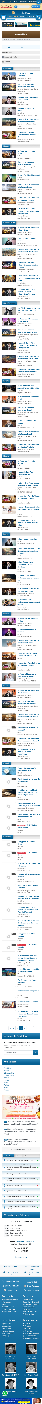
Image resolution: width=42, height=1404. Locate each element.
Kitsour (19, 658)
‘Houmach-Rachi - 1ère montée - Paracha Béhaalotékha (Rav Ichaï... (26, 291)
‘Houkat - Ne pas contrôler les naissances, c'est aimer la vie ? (28, 509)
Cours (19, 1156)
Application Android (31, 1338)
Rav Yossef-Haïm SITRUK (31, 1392)
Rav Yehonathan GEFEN (24, 285)
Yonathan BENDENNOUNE (25, 315)
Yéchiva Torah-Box (8, 1309)
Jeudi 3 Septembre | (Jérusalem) (21, 1123)
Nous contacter (11, 1267)
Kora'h (6, 381)
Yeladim (20, 830)
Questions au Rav (31, 1156)
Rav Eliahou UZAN (23, 104)
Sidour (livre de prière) (31, 1302)
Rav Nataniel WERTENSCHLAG (27, 115)
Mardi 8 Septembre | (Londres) (20, 1141)
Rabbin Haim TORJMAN (25, 810)
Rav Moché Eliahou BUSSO (25, 543)
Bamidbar (7, 68)
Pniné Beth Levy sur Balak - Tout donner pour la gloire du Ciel (28, 578)
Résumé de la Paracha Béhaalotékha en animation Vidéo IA (27, 265)
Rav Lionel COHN (22, 998)
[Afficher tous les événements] (14, 1)
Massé (6, 763)
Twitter (27, 1324)
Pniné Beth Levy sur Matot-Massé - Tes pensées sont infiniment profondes (27, 792)
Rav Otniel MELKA (23, 596)
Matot (5, 685)
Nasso (6, 146)
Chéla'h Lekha (9, 303)
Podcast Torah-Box (30, 1312)
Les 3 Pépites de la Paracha (26, 890)
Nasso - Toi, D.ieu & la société (28, 175)
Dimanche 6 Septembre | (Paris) (20, 1131)
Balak (5, 534)
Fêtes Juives (6, 1302)
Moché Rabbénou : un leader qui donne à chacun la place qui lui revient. (27, 1014)
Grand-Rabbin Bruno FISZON (26, 681)
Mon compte (7, 2)
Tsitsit (19, 313)
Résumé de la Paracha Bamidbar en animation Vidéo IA (28, 134)
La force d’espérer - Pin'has (27, 1002)
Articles (7, 62)
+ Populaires (8, 1156)
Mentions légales (8, 1331)
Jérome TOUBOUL (23, 93)
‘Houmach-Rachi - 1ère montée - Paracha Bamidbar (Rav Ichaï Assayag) (27, 909)
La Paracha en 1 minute (24, 78)
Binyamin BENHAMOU (24, 80)
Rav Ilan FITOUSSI (22, 965)
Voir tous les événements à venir (21, 1149)
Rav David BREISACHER (24, 636)
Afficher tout (7, 52)
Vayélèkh (30, 1241)
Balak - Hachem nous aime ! (27, 539)
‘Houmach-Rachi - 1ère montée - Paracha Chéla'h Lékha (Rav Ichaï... (27, 345)
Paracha (12, 39)
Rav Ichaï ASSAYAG (23, 218)
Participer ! (35, 6)
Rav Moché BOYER (23, 609)
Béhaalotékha (9, 223)
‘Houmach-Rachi (22, 216)
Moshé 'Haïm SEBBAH (24, 128)
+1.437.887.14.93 (32, 1272)
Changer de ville (22, 1257)
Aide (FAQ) (5, 1336)
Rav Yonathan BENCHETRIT (26, 427)
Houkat (6, 456)
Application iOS (30, 1336)
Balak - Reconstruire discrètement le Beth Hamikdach (25, 564)
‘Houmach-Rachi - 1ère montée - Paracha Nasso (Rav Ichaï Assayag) (28, 211)
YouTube (28, 1329)
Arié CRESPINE (22, 786)
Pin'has (6, 614)
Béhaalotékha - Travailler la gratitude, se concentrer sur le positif (28, 278)
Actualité (20, 390)
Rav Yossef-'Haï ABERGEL (25, 976)
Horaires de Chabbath (31, 1304)
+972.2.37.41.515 (11, 1272)
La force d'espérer (23, 1004)
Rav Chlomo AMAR (31, 1375)
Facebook (28, 1326)
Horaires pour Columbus (17, 1215)
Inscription (26, 1309)
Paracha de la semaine (10, 1300)
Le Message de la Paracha (25, 593)
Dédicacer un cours (9, 1312)
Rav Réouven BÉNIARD (24, 892)
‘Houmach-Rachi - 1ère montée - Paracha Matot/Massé (26, 752)
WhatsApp (28, 1331)
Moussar (20, 974)
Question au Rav (30, 16)
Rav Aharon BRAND (23, 179)
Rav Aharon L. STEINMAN (10, 1357)
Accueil (5, 39)
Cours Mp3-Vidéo (10, 57)
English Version (28, 1314)
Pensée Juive (21, 607)
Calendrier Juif (28, 1300)
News (4, 1304)
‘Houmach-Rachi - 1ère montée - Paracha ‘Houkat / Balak (27, 522)
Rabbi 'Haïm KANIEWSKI (31, 1357)
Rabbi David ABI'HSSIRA (10, 1375)
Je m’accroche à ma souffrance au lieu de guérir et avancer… (28, 602)
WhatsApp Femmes (31, 1333)
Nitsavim (20, 1241)
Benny (19, 832)
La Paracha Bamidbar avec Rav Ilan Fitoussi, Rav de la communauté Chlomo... (27, 958)
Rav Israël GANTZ (10, 1391)
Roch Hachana (13, 16)
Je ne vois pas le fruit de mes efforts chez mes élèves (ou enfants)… (28, 923)
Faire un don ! (6, 1329)
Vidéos (21, 16)
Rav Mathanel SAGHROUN (25, 881)
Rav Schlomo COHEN (24, 571)
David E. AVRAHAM (23, 870)
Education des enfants (24, 928)
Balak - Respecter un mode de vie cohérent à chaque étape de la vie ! (28, 551)
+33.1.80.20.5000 (32, 1267)
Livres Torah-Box (29, 1307)
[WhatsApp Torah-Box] (39, 2)
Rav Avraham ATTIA (23, 585)
